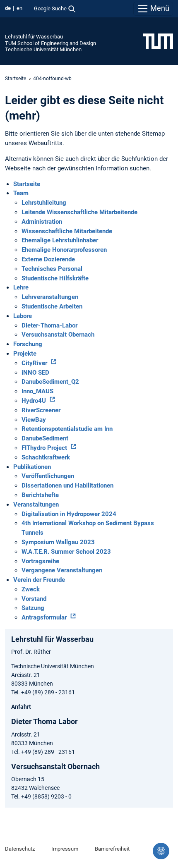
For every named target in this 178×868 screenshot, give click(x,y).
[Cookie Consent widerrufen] (161, 851)
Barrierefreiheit (112, 849)
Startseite (15, 78)
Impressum (64, 849)
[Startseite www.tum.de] (158, 41)
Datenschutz (20, 849)
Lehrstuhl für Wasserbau (34, 36)
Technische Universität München (43, 49)
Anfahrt (21, 706)
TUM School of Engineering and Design (50, 43)
